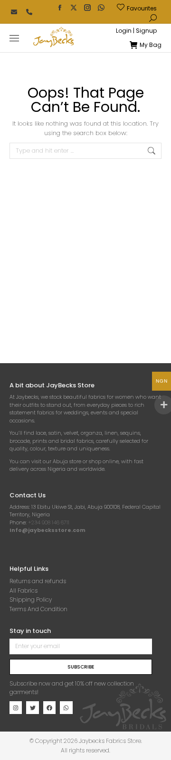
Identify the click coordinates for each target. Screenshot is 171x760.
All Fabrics (24, 590)
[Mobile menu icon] (14, 38)
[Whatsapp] (66, 707)
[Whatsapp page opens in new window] (101, 7)
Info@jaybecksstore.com (48, 530)
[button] (140, 7)
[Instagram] (16, 707)
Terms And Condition (38, 609)
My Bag (151, 45)
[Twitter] (32, 707)
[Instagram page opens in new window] (87, 7)
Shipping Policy (31, 599)
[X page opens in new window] (73, 7)
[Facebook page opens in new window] (60, 7)
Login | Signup (136, 31)
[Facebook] (49, 707)
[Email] (14, 12)
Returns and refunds (38, 581)
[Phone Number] (29, 12)
